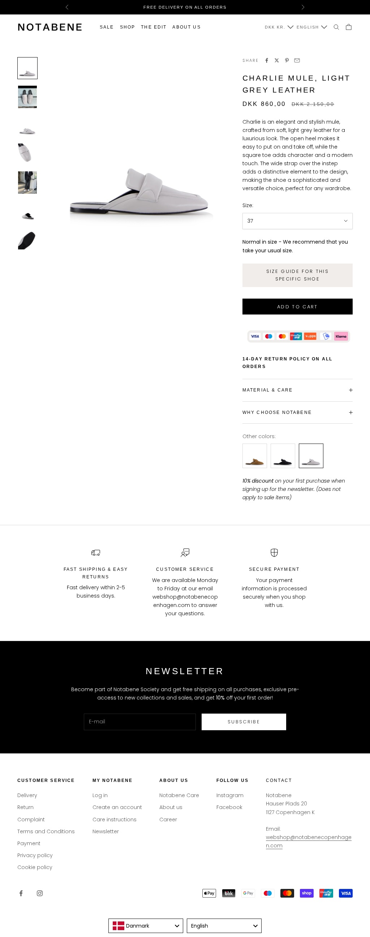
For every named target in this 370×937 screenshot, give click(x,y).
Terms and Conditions (46, 831)
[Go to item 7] (27, 239)
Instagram (230, 795)
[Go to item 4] (27, 154)
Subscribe (244, 721)
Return (25, 807)
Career (168, 819)
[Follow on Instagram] (39, 893)
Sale (107, 27)
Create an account (117, 807)
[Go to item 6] (27, 211)
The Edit (154, 27)
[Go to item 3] (27, 126)
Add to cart (297, 306)
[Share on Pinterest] (287, 60)
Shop (127, 27)
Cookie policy (34, 867)
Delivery (27, 795)
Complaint (31, 819)
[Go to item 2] (27, 97)
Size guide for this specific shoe (297, 275)
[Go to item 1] (27, 68)
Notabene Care (179, 795)
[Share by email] (297, 60)
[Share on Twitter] (277, 60)
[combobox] (145, 926)
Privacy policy (35, 855)
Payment (28, 843)
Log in (100, 795)
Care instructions (114, 819)
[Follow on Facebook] (21, 893)
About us (186, 27)
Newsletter (105, 831)
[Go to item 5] (27, 182)
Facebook (229, 807)
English (308, 27)
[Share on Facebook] (267, 60)
